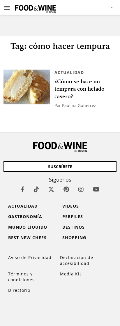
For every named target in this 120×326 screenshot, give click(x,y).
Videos (70, 206)
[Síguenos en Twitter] (51, 189)
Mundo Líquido (27, 227)
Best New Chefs (27, 237)
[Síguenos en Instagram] (81, 189)
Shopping (74, 237)
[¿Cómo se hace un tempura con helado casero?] (26, 87)
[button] (6, 7)
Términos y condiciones (21, 276)
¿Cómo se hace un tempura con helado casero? (79, 89)
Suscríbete (60, 166)
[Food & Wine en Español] (35, 7)
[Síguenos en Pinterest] (66, 189)
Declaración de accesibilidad (76, 260)
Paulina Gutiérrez (79, 105)
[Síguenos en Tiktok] (36, 189)
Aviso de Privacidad (30, 257)
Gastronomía (25, 216)
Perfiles (72, 216)
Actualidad (69, 72)
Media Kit (70, 274)
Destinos (73, 227)
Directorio (19, 290)
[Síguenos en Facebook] (22, 189)
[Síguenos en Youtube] (96, 189)
